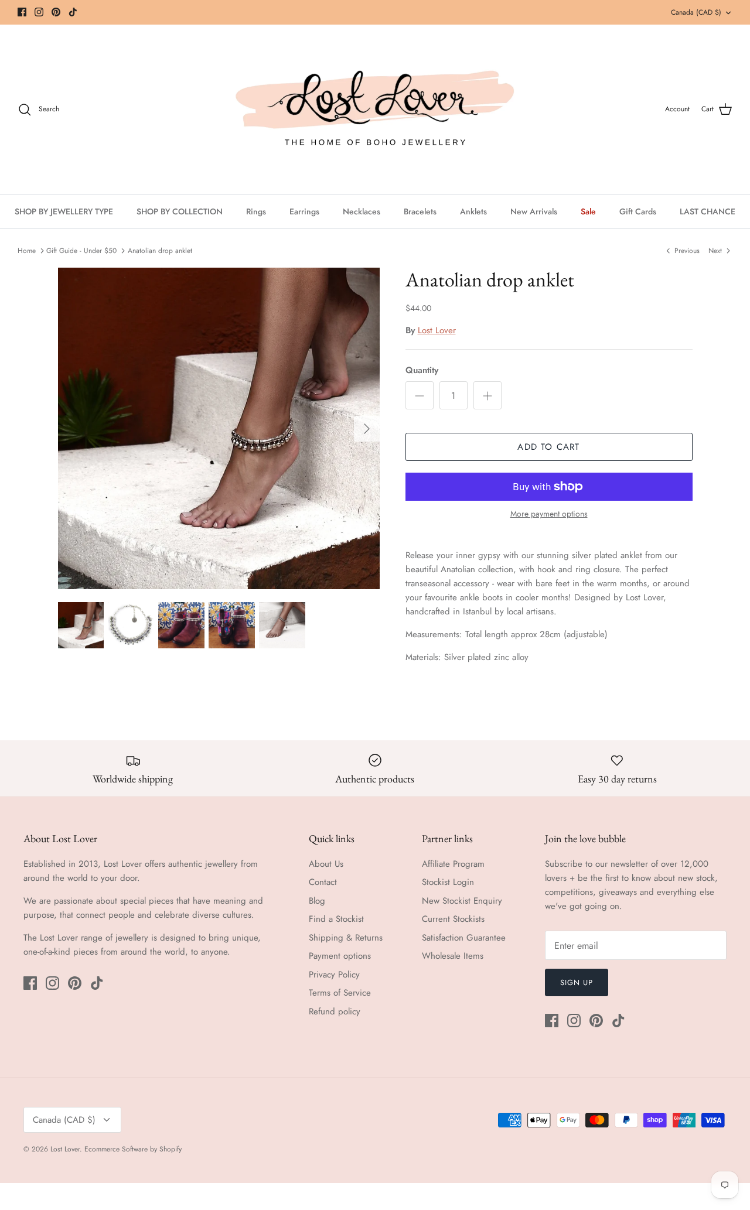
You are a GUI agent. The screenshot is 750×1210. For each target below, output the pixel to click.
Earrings (304, 211)
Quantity (421, 370)
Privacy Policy (334, 974)
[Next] (367, 429)
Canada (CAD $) (696, 12)
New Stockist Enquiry (462, 900)
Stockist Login (448, 882)
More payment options (549, 514)
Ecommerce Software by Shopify (133, 1149)
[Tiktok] (73, 12)
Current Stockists (453, 918)
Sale (588, 211)
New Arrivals (533, 211)
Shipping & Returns (346, 937)
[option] (219, 428)
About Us (326, 863)
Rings (256, 211)
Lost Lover (437, 330)
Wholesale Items (452, 955)
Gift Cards (637, 211)
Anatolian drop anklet (160, 250)
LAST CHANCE (707, 211)
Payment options (340, 955)
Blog (317, 900)
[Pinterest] (56, 12)
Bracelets (420, 211)
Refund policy (334, 1011)
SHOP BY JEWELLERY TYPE (64, 211)
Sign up (576, 982)
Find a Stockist (336, 918)
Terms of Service (340, 992)
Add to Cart (548, 446)
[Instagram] (39, 12)
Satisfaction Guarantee (464, 937)
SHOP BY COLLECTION (180, 211)
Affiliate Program (453, 863)
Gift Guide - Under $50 (81, 250)
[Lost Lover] (375, 109)
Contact (323, 882)
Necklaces (361, 211)
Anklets (473, 211)
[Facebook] (22, 12)
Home (27, 250)
